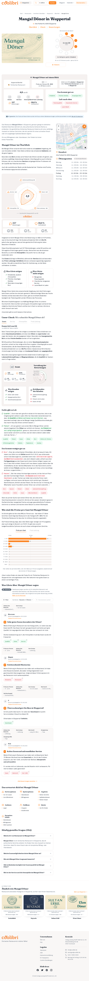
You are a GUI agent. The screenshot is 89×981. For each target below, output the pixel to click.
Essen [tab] (4, 321)
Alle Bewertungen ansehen (26, 781)
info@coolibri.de (72, 950)
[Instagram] (51, 970)
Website (56, 65)
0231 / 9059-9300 (73, 955)
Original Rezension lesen (14, 618)
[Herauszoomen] (58, 129)
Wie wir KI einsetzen (77, 116)
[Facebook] (38, 970)
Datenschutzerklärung (46, 955)
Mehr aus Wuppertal (80, 892)
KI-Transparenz (44, 958)
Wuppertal (50, 13)
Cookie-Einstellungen (46, 960)
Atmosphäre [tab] (23, 321)
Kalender (70, 3)
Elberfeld (57, 13)
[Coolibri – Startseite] (10, 3)
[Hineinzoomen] (58, 126)
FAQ (41, 942)
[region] (71, 136)
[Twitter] (42, 970)
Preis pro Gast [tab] (21, 530)
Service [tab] (12, 321)
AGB (41, 953)
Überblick (33, 27)
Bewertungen (54, 27)
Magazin (62, 3)
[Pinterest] (47, 970)
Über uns (42, 940)
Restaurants (81, 3)
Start (21, 13)
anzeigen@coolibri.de (74, 952)
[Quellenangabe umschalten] (85, 148)
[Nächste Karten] (84, 908)
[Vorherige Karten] (5, 908)
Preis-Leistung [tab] (35, 321)
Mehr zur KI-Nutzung (18, 595)
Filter (7, 600)
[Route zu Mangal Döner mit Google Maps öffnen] (84, 126)
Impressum (43, 950)
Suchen (52, 3)
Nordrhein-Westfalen (39, 13)
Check (42, 27)
